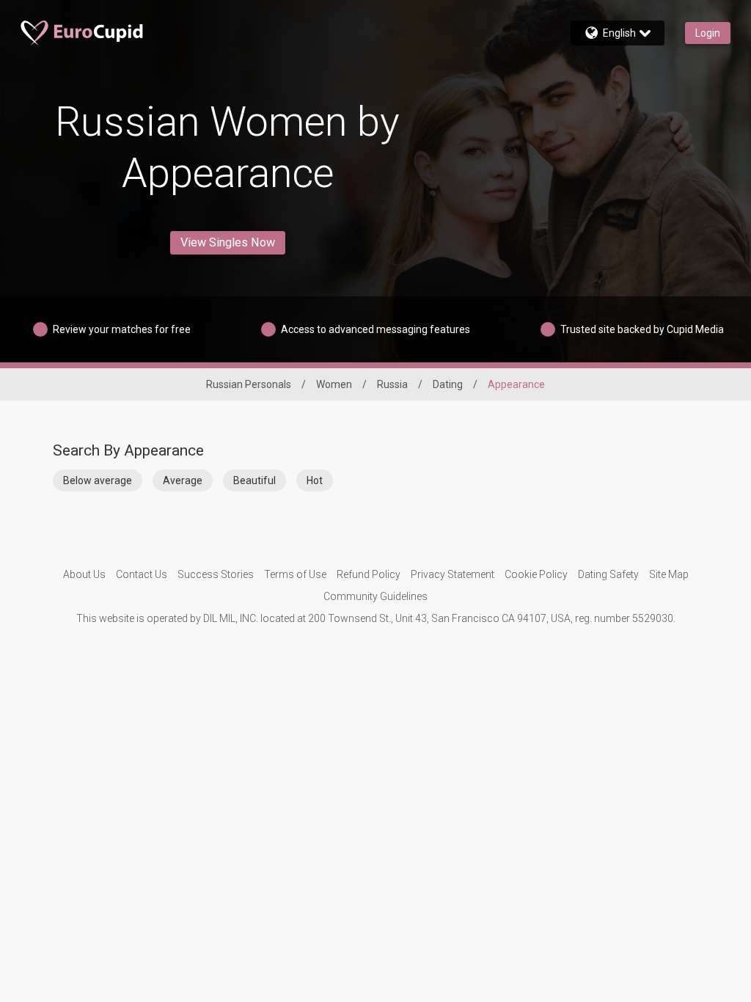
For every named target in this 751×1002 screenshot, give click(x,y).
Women (334, 384)
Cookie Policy (536, 574)
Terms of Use (295, 574)
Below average (97, 480)
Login (707, 33)
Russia (392, 384)
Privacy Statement (452, 574)
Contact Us (141, 574)
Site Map (669, 574)
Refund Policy (368, 574)
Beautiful (254, 480)
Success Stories (215, 574)
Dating (448, 384)
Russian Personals (248, 384)
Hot (315, 480)
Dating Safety (608, 574)
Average (182, 480)
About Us (84, 574)
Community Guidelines (375, 596)
